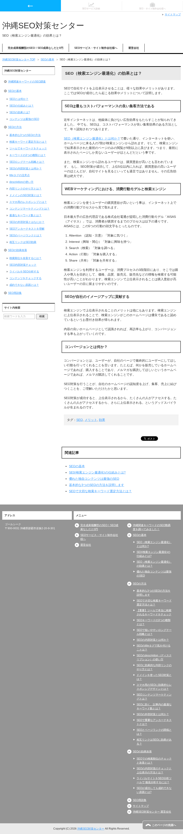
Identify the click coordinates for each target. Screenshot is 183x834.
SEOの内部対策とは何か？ (25, 168)
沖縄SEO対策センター (43, 25)
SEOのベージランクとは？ (25, 235)
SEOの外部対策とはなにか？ (26, 222)
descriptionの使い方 (21, 181)
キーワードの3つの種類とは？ (27, 155)
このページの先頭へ (164, 825)
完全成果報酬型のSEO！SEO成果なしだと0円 (35, 47)
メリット (91, 420)
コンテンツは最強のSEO (24, 119)
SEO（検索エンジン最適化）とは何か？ (92, 138)
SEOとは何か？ (18, 99)
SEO (79, 420)
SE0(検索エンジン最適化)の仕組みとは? (97, 472)
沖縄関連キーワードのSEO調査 (27, 81)
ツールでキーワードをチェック (28, 148)
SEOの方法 (15, 127)
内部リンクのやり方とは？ (25, 188)
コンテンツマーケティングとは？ (29, 208)
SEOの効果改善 (17, 250)
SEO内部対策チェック (22, 264)
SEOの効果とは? (19, 112)
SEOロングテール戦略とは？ (26, 161)
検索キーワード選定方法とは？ (28, 141)
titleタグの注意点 (19, 175)
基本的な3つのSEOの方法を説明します (96, 485)
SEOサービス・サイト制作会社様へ (95, 47)
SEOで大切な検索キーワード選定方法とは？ (100, 491)
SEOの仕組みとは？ (21, 105)
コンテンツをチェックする (25, 278)
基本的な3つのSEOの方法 (25, 135)
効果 (102, 420)
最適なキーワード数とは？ (25, 215)
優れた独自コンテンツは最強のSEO (94, 478)
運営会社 (133, 47)
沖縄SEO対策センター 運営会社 (152, 811)
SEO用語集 (15, 292)
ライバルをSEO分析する (24, 271)
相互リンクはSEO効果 (22, 242)
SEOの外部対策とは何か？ (153, 714)
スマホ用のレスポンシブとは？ (28, 202)
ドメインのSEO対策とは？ (25, 195)
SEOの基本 (77, 466)
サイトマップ (141, 805)
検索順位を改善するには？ (25, 258)
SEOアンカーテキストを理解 (26, 228)
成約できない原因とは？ (24, 284)
